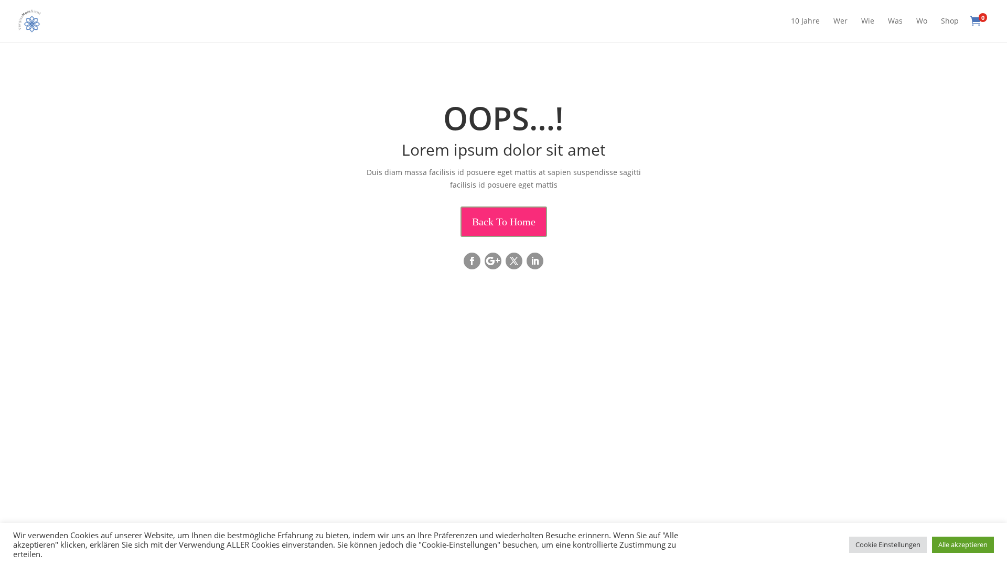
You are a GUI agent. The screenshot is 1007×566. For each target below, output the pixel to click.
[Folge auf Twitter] (514, 261)
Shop (950, 21)
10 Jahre (805, 21)
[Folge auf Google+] (493, 261)
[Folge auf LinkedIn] (535, 261)
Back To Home (503, 221)
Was (895, 21)
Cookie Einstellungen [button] (887, 544)
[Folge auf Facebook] (472, 261)
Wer (840, 21)
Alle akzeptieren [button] (963, 544)
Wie (867, 21)
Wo (921, 21)
